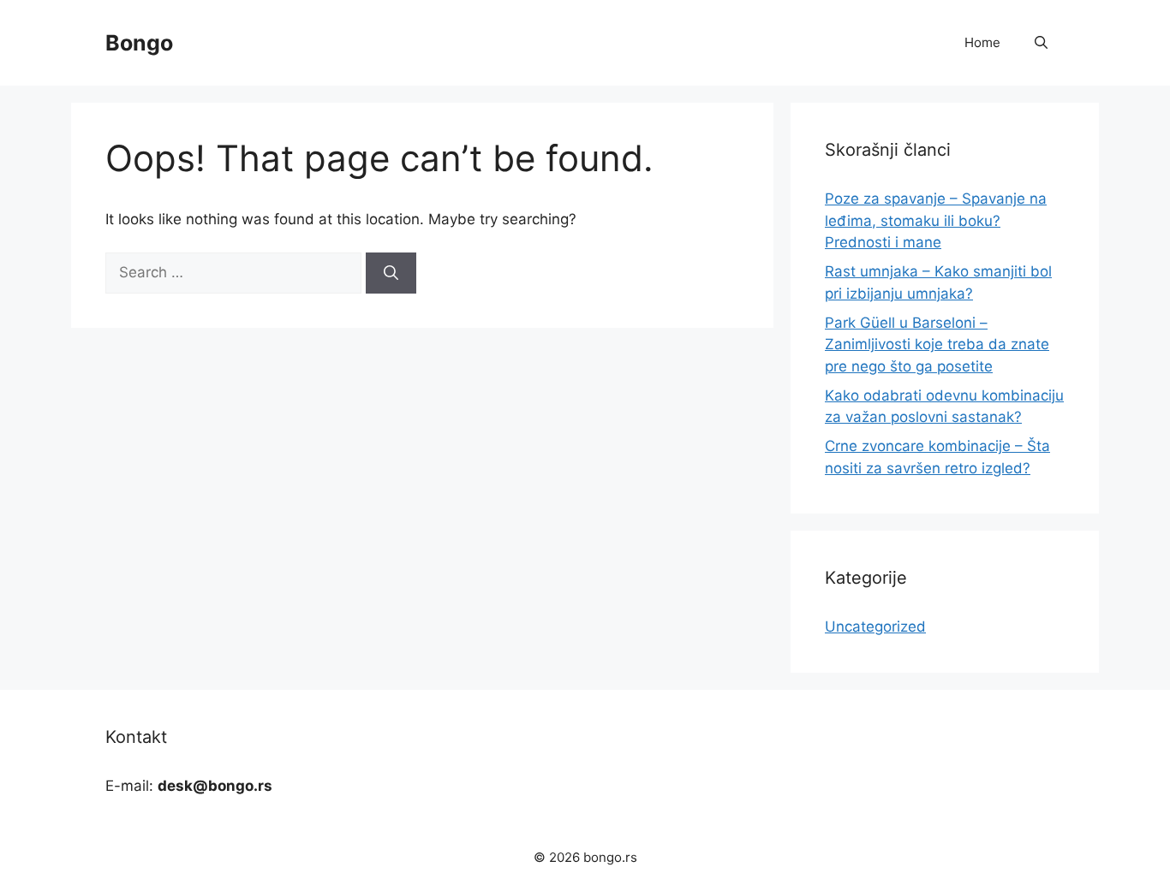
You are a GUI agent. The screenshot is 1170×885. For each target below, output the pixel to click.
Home (982, 42)
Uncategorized (875, 626)
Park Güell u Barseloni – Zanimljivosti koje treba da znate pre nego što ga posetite (937, 344)
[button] (1041, 42)
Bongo (139, 43)
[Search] (391, 273)
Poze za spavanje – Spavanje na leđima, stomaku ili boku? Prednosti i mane (936, 220)
